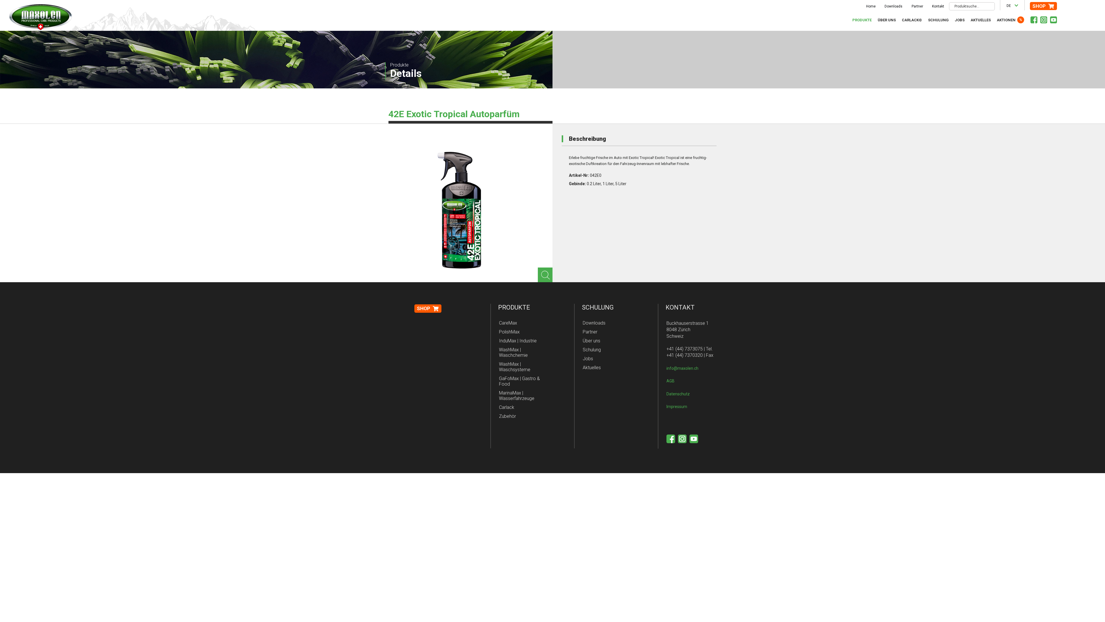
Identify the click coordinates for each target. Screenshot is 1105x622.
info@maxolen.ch (682, 368)
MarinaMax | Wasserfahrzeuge (516, 395)
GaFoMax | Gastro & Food (519, 381)
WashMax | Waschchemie (513, 352)
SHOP (1039, 6)
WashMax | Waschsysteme (514, 366)
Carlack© (912, 20)
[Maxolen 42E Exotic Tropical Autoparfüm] (460, 210)
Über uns (887, 20)
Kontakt (938, 6)
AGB (670, 381)
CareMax (508, 323)
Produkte (862, 20)
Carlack (506, 407)
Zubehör (507, 416)
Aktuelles (981, 20)
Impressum (676, 406)
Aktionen (1006, 20)
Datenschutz (678, 394)
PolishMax (509, 332)
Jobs (960, 20)
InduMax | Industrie (518, 341)
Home (871, 6)
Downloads (893, 6)
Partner (917, 6)
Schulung (938, 20)
